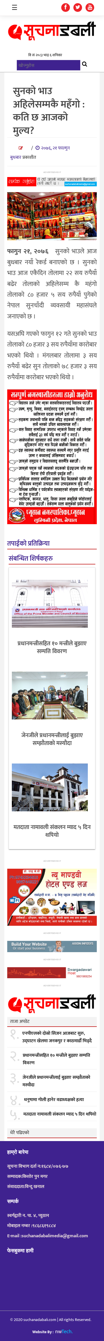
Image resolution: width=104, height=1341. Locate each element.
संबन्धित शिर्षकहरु (31, 559)
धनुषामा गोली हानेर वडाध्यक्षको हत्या (54, 1100)
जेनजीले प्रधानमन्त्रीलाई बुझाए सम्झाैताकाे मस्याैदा (52, 739)
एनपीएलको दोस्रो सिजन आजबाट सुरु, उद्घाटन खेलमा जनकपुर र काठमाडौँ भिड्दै (57, 1037)
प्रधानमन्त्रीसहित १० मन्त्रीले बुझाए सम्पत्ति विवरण (52, 647)
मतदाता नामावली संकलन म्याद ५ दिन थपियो (52, 831)
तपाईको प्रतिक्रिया (28, 544)
